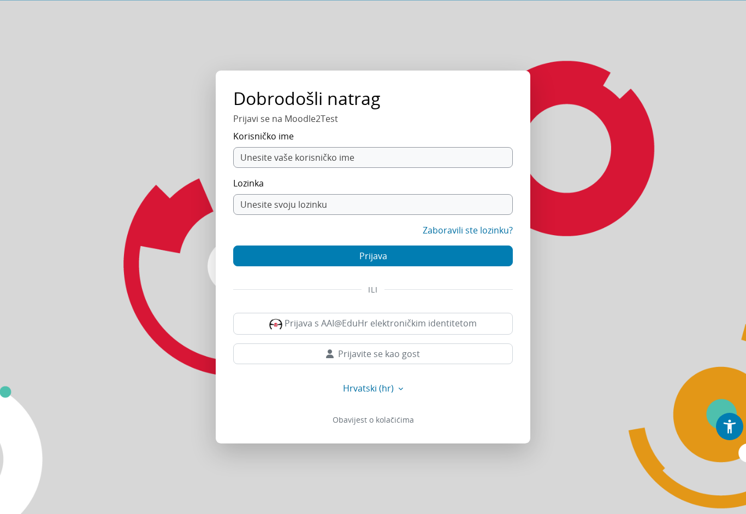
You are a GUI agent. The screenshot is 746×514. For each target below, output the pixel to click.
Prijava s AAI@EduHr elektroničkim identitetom (379, 323)
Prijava (373, 256)
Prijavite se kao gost (379, 354)
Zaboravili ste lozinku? (468, 230)
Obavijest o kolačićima (373, 419)
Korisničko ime (263, 136)
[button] (729, 426)
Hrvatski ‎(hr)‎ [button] (369, 388)
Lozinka (248, 183)
